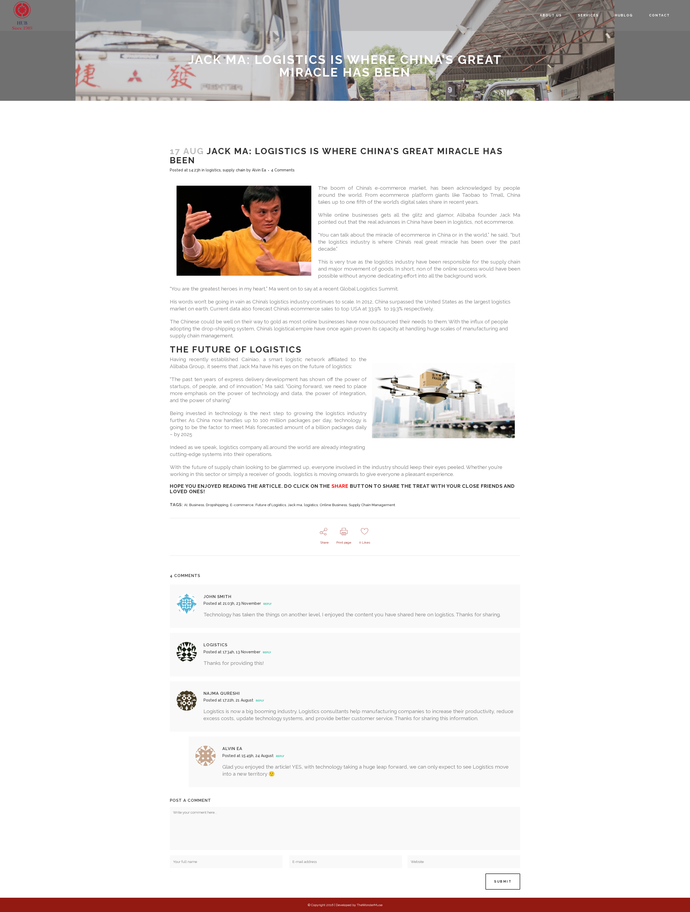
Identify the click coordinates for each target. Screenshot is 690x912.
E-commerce (242, 505)
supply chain (234, 170)
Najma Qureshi (221, 693)
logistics (213, 170)
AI (185, 505)
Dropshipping (217, 505)
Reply (267, 604)
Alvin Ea (259, 170)
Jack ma (295, 505)
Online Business (333, 505)
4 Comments (283, 170)
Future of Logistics (271, 505)
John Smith (217, 596)
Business (196, 505)
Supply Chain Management (372, 505)
